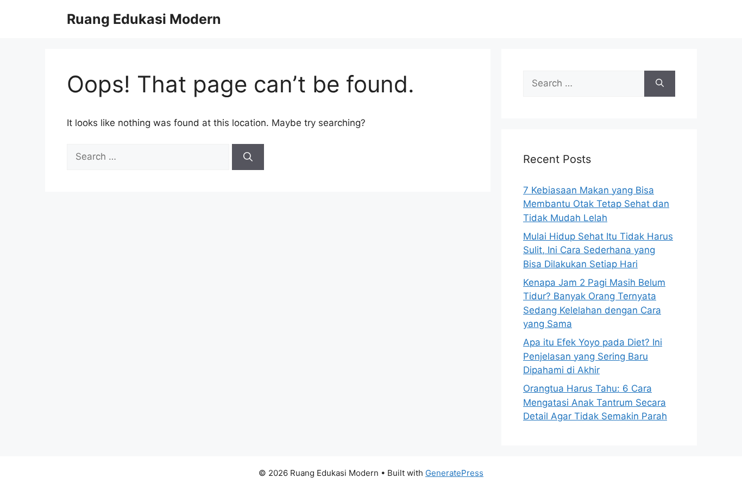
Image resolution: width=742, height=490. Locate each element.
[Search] (248, 157)
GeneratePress (454, 473)
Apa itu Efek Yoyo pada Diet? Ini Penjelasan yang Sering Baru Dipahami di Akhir (592, 356)
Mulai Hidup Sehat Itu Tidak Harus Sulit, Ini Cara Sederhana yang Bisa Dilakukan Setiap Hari (598, 250)
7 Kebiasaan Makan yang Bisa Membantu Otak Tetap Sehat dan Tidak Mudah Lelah (596, 204)
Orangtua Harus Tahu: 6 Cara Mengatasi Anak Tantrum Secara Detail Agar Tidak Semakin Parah (595, 402)
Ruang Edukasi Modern (144, 19)
